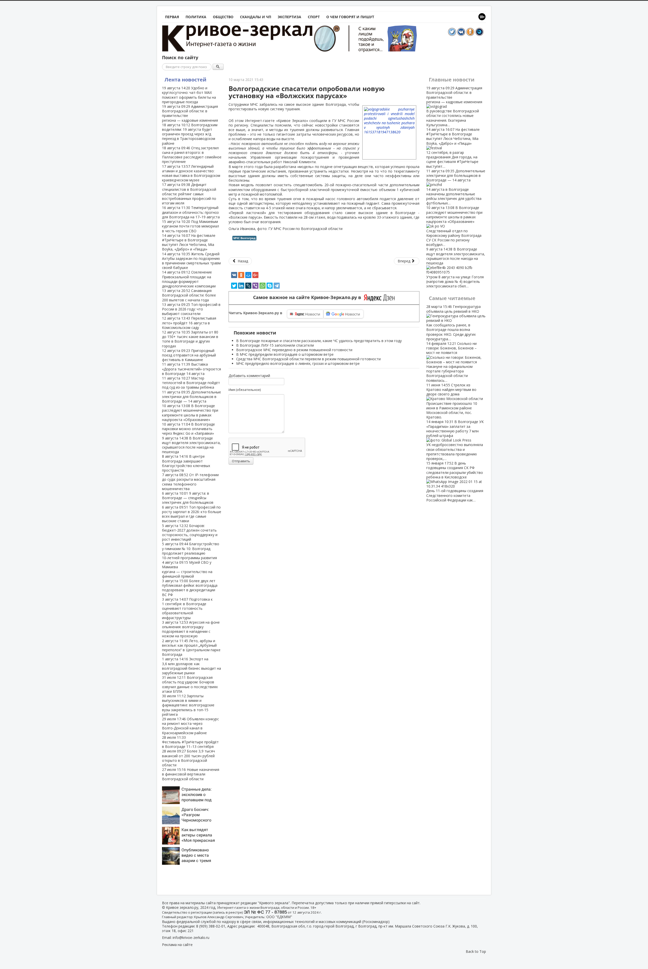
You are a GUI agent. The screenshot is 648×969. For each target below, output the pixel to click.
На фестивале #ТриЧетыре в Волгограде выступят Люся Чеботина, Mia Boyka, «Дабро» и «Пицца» (188, 242)
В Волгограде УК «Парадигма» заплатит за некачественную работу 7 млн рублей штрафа (455, 440)
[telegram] (277, 286)
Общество (223, 16)
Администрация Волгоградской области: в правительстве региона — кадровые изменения (190, 113)
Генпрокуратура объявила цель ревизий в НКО (453, 322)
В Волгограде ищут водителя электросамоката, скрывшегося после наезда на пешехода (191, 445)
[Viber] (255, 286)
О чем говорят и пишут (350, 16)
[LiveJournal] (248, 286)
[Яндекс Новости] (305, 314)
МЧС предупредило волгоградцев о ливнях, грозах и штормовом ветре (298, 363)
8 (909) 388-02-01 (210, 926)
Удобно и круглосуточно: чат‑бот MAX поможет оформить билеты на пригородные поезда (189, 95)
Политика (196, 16)
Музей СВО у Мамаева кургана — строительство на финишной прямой (187, 569)
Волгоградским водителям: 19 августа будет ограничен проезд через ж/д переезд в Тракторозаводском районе (189, 134)
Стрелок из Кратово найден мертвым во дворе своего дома (451, 401)
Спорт (314, 16)
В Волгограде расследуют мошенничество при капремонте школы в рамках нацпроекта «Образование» (190, 412)
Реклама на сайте (177, 944)
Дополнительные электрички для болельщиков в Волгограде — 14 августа (191, 397)
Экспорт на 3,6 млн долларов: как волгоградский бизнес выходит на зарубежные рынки (191, 666)
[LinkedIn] (241, 286)
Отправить (241, 461)
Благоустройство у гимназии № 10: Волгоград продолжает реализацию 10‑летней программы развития (190, 550)
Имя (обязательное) (245, 389)
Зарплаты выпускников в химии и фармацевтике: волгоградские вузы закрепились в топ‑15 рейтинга (188, 705)
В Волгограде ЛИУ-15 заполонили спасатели (275, 345)
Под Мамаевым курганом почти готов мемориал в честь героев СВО (190, 226)
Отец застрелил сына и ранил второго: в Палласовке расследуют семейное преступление (191, 154)
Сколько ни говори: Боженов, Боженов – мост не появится (451, 362)
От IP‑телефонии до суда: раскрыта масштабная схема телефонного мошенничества (190, 481)
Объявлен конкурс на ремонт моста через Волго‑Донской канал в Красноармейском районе (190, 726)
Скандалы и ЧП (255, 16)
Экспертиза (289, 16)
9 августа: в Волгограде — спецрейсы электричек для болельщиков (187, 498)
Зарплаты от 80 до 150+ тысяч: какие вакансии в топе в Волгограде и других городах (190, 339)
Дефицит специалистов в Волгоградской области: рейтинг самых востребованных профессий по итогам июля (189, 193)
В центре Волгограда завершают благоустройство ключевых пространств (186, 463)
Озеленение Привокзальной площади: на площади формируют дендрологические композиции (189, 279)
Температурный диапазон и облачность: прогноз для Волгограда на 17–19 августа (191, 212)
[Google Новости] (343, 314)
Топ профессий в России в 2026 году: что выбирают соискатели (191, 309)
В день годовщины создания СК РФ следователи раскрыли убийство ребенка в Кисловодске (454, 481)
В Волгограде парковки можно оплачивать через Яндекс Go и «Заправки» (188, 429)
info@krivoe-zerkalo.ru (191, 937)
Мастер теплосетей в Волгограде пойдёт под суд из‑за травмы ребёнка (191, 383)
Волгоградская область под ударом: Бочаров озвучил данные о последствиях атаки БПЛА (190, 684)
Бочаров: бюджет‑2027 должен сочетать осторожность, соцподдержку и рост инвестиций (189, 532)
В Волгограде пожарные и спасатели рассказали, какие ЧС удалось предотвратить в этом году (319, 340)
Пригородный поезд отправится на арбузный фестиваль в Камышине (189, 355)
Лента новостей (185, 79)
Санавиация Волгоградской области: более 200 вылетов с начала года (189, 295)
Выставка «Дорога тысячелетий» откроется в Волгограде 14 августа (191, 369)
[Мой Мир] (248, 275)
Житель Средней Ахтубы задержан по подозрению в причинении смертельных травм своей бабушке (191, 260)
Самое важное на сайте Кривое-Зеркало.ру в (308, 297)
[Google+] (255, 275)
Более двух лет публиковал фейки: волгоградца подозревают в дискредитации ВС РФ (189, 587)
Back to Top (476, 951)
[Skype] (270, 286)
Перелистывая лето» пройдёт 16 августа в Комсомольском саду (189, 323)
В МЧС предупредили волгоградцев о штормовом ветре (285, 354)
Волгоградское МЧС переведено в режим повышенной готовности (294, 349)
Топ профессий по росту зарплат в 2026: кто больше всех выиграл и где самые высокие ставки (191, 514)
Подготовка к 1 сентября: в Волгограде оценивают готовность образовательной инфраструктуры (187, 608)
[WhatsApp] (262, 286)
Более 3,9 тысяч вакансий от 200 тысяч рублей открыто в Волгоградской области (188, 758)
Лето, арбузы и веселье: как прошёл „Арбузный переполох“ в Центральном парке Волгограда (191, 647)
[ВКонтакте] (234, 275)
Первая (172, 16)
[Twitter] (234, 286)
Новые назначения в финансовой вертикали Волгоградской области (190, 774)
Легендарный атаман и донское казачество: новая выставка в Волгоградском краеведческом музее (191, 173)
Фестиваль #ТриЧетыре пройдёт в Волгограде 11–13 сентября (190, 742)
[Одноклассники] (241, 275)
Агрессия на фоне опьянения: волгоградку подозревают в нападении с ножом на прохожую (191, 629)
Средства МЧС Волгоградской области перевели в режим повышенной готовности (308, 358)
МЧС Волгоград (244, 238)
